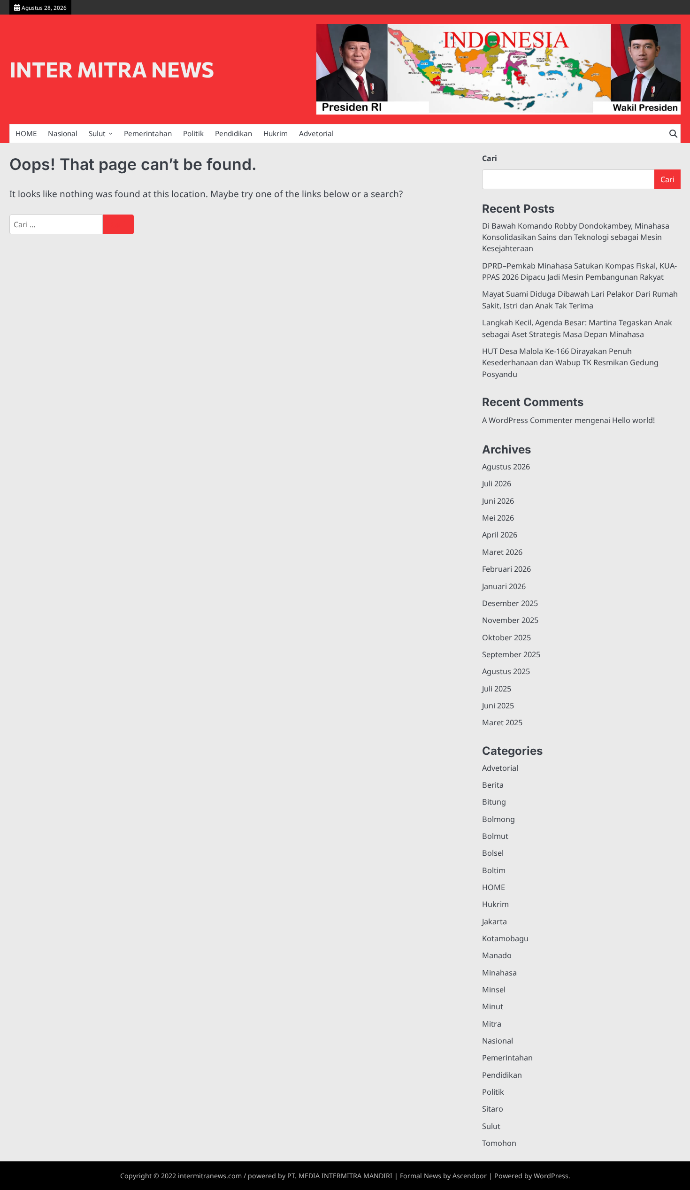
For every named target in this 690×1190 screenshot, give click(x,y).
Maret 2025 (502, 722)
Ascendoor (469, 1175)
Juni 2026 (498, 501)
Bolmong (498, 819)
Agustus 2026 (506, 466)
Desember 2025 (510, 603)
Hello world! (633, 420)
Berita (493, 785)
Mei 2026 (498, 518)
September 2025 (511, 654)
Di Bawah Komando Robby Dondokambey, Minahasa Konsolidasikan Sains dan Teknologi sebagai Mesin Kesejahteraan (575, 237)
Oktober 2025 (506, 637)
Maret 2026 (502, 552)
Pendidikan (233, 133)
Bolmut (495, 836)
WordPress (551, 1175)
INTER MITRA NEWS (111, 69)
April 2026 (499, 535)
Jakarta (494, 921)
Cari (489, 158)
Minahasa (499, 972)
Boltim (494, 870)
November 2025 (510, 620)
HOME (26, 133)
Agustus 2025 (506, 671)
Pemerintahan (148, 133)
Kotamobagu (505, 938)
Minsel (494, 989)
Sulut (97, 133)
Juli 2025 (496, 688)
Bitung (494, 802)
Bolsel (493, 853)
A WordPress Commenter (527, 420)
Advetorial (316, 133)
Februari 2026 (506, 569)
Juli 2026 (496, 483)
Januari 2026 (504, 586)
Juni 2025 (498, 705)
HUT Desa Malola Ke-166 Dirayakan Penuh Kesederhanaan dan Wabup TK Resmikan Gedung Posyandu (570, 362)
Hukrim (275, 133)
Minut (492, 1006)
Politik (193, 133)
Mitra (491, 1024)
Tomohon (499, 1143)
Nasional (62, 133)
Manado (497, 955)
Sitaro (492, 1109)
